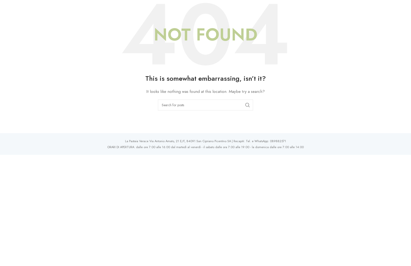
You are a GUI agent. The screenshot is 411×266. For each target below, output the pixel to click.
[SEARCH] (247, 105)
